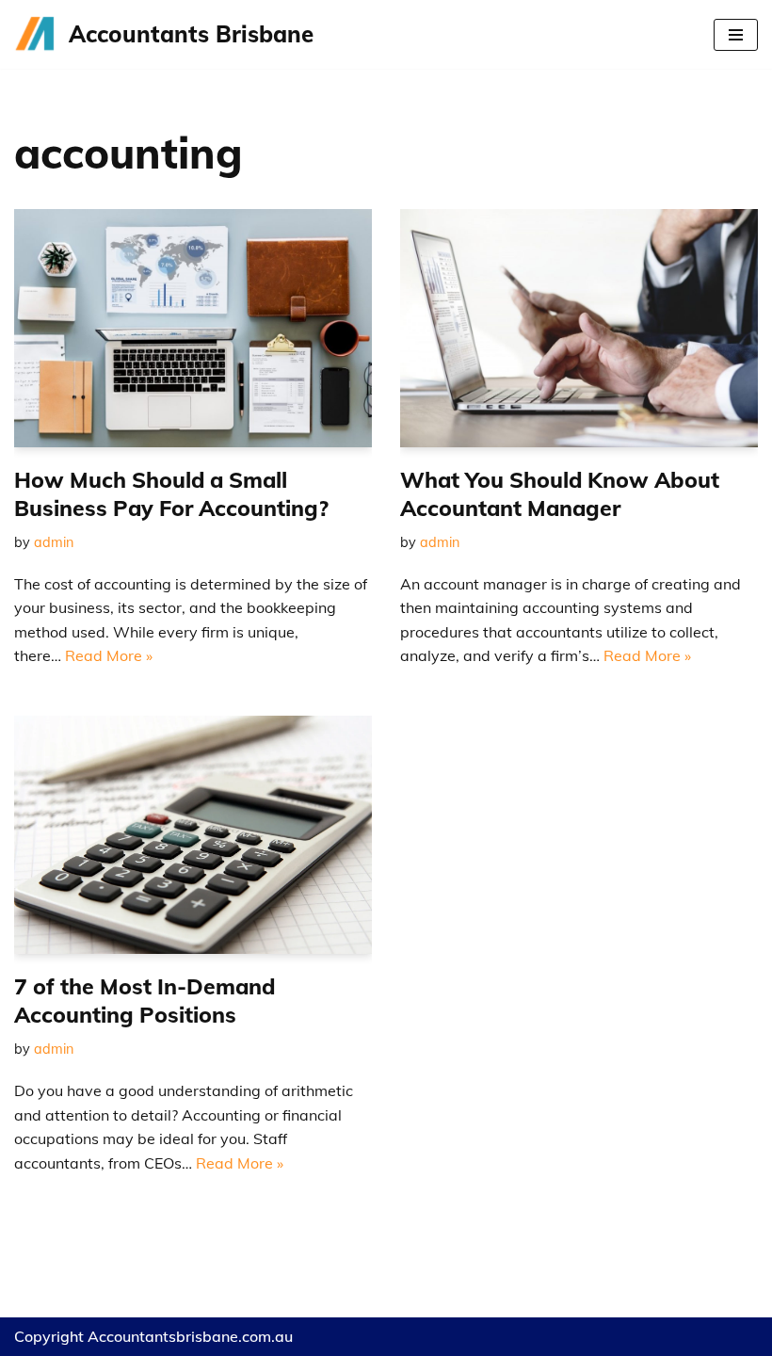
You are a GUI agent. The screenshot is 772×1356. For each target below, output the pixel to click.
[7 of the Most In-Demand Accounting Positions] (193, 835)
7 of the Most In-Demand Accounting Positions (144, 1000)
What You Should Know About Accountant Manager (559, 494)
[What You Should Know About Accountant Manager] (579, 328)
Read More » (109, 655)
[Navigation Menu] (736, 35)
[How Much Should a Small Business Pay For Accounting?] (193, 328)
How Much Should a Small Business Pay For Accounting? (171, 494)
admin (53, 542)
